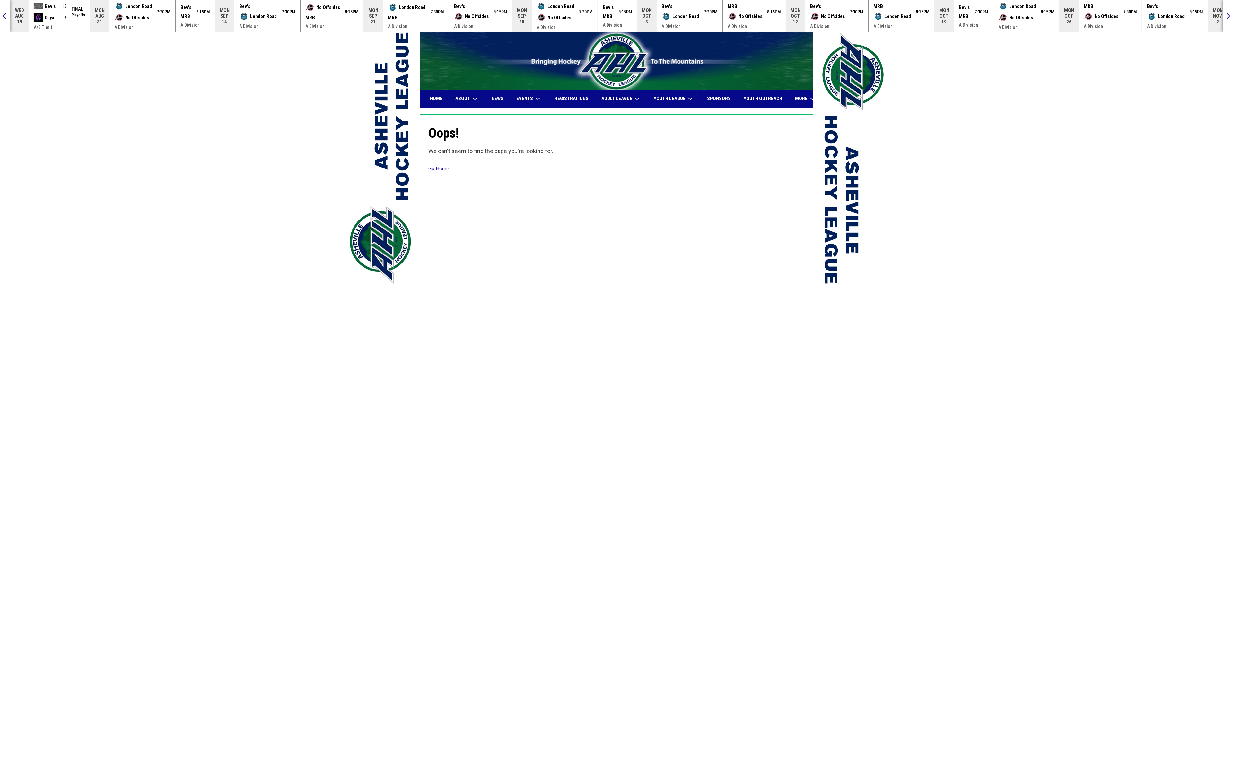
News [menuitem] (497, 98)
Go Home (438, 169)
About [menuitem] (467, 99)
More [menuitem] (805, 99)
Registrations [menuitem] (572, 98)
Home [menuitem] (436, 98)
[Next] (1228, 16)
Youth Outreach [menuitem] (763, 98)
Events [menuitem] (529, 99)
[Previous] (5, 16)
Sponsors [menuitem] (719, 98)
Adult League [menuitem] (621, 99)
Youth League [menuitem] (674, 99)
